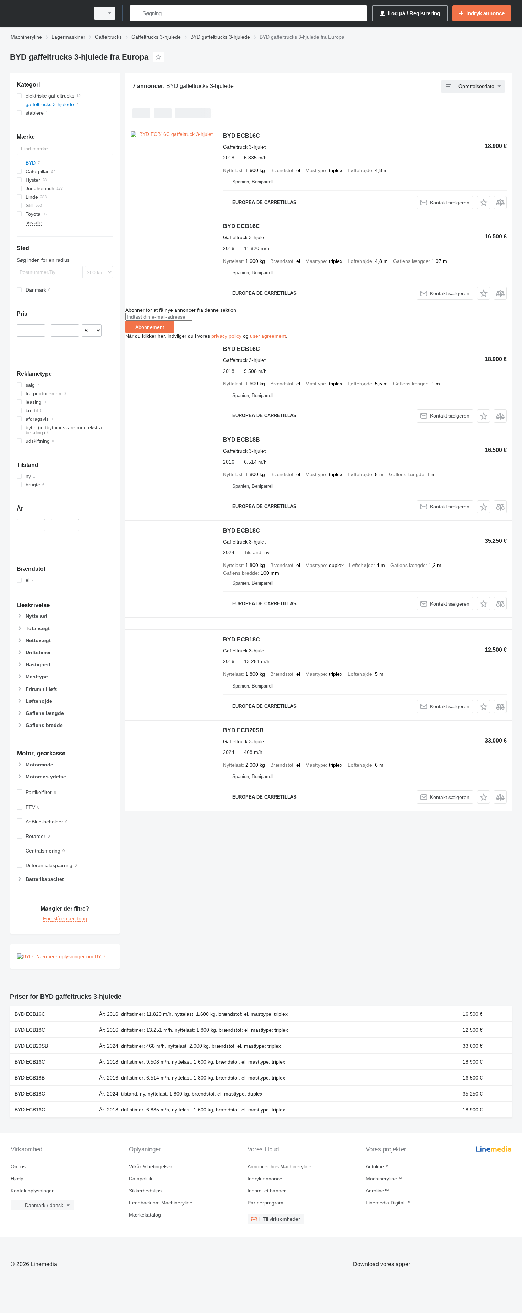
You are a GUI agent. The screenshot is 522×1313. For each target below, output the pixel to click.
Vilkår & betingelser (150, 1166)
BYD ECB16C (241, 136)
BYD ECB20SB (243, 730)
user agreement (268, 336)
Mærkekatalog (145, 1215)
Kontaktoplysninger (32, 1190)
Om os (18, 1166)
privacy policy (226, 336)
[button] (483, 202)
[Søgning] (136, 13)
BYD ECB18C (241, 531)
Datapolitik (140, 1178)
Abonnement (149, 327)
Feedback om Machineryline (160, 1203)
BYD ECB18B (241, 440)
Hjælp (17, 1178)
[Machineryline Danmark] (48, 13)
